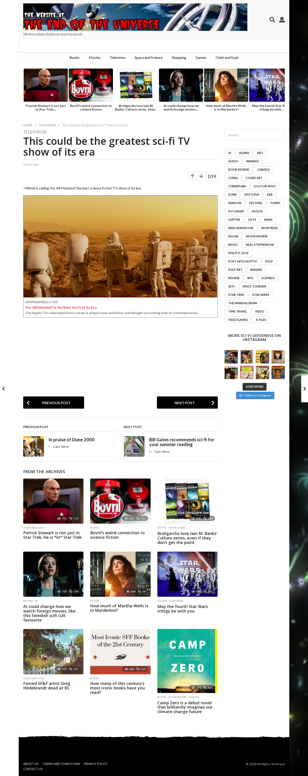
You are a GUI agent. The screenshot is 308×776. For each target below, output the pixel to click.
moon (233, 236)
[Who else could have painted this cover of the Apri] (262, 372)
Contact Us (33, 769)
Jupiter (234, 219)
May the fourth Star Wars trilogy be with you (182, 609)
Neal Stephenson (260, 244)
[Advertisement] (120, 362)
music (233, 244)
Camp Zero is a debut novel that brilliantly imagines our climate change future (185, 707)
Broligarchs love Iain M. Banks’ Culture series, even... (136, 107)
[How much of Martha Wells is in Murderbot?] (120, 574)
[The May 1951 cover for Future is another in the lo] (262, 356)
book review (177, 697)
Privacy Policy (96, 764)
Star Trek (236, 295)
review (233, 278)
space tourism (254, 286)
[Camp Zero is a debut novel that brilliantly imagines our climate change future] (187, 661)
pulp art (235, 270)
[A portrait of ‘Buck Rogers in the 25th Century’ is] (278, 356)
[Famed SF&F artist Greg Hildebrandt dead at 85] (53, 651)
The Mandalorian (242, 303)
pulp (269, 261)
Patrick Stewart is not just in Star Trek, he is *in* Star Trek (52, 535)
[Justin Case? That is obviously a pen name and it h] (246, 356)
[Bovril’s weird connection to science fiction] (120, 501)
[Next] (281, 86)
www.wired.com (41, 302)
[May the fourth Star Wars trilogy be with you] (187, 574)
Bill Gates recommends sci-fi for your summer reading (181, 442)
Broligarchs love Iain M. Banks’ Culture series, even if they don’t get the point (187, 538)
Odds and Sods (227, 57)
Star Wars (176, 600)
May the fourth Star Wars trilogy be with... (271, 107)
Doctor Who (265, 186)
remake (256, 270)
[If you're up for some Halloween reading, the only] (231, 356)
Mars (268, 219)
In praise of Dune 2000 (71, 439)
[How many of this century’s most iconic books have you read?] (120, 651)
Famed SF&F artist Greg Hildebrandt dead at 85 (46, 686)
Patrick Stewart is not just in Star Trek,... (46, 107)
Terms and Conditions (61, 764)
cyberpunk (237, 186)
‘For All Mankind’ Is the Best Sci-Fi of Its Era (61, 307)
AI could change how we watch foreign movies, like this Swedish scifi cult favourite (49, 613)
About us (31, 764)
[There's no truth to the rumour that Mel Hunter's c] (231, 372)
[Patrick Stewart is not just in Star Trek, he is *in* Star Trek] (53, 501)
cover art (254, 178)
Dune (232, 194)
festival (255, 203)
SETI (231, 286)
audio (233, 161)
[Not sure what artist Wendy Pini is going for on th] (246, 372)
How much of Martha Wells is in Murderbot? (226, 107)
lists (252, 219)
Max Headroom (240, 228)
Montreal (269, 228)
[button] (272, 19)
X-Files (261, 320)
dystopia (251, 194)
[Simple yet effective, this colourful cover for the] (278, 372)
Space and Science (149, 57)
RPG (250, 278)
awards (252, 161)
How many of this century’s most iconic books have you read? (117, 688)
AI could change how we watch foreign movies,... (181, 107)
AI (36, 600)
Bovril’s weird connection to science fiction (91, 107)
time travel (237, 311)
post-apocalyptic (242, 261)
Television (117, 57)
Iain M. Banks (177, 527)
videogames (238, 320)
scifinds (268, 278)
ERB (270, 194)
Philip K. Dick (238, 253)
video (259, 311)
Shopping (179, 57)
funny (275, 203)
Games (200, 57)
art (260, 153)
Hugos (257, 211)
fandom (234, 203)
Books (74, 57)
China (233, 178)
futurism (236, 211)
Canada (194, 697)
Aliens (244, 153)
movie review (257, 236)
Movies (95, 57)
